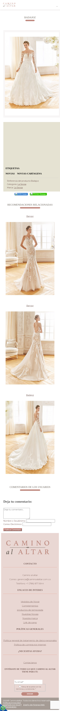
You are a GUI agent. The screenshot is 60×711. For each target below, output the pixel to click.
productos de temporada (30, 610)
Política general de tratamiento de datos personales (30, 640)
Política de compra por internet (30, 645)
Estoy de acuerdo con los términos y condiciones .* (28, 688)
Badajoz (30, 395)
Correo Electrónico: (12, 524)
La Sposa (21, 184)
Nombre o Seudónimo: (14, 521)
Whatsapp (42, 194)
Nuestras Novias (30, 614)
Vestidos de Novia (30, 602)
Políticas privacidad (12, 703)
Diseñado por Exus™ (12, 705)
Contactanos (30, 663)
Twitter (24, 194)
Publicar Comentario (12, 530)
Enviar (30, 694)
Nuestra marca (30, 618)
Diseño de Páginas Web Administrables (24, 706)
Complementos (30, 606)
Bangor (30, 216)
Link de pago (30, 622)
